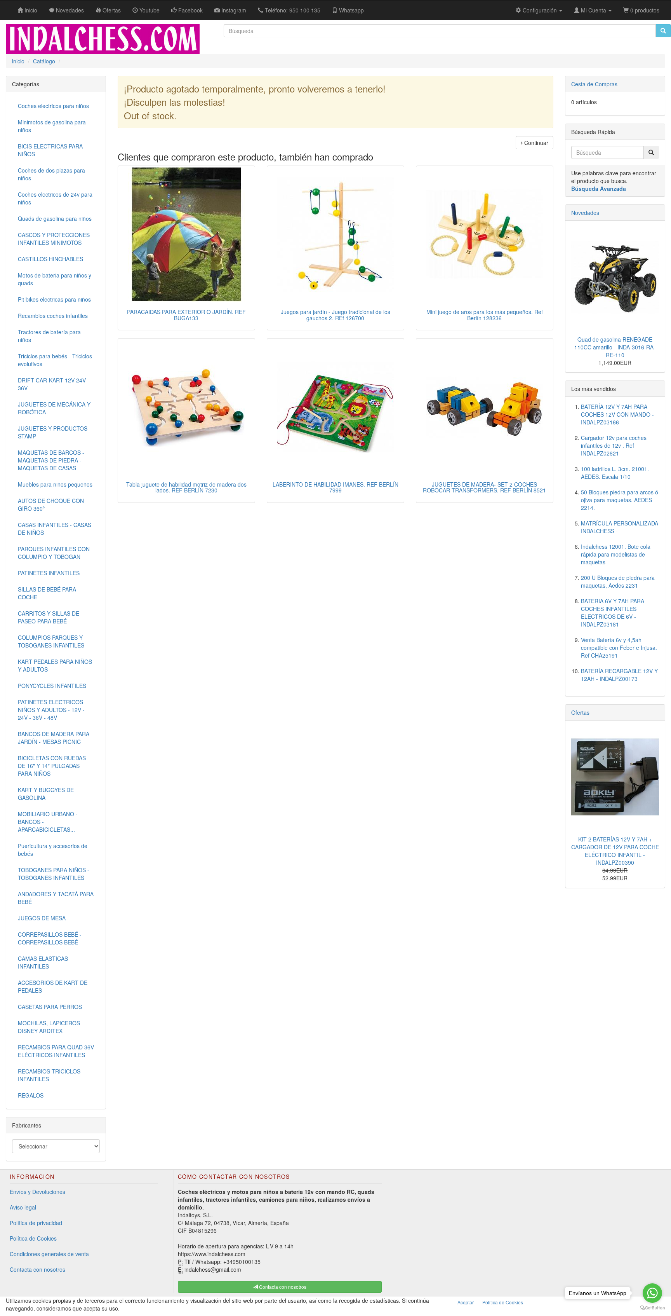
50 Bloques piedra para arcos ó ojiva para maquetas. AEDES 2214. (619, 499)
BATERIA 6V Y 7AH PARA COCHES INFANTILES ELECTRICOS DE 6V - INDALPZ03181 (612, 612)
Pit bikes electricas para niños (54, 299)
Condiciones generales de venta (49, 1254)
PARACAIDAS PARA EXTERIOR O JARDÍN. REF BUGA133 (186, 314)
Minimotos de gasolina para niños (52, 126)
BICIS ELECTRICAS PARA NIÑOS (50, 150)
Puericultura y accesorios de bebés (52, 849)
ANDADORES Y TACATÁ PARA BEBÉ (56, 898)
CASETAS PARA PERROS (50, 1007)
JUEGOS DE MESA (42, 918)
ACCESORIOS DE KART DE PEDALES (52, 986)
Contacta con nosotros (37, 1269)
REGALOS (30, 1095)
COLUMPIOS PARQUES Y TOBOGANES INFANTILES (51, 641)
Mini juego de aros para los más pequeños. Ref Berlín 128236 (484, 314)
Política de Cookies (33, 1238)
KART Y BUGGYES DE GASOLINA (46, 793)
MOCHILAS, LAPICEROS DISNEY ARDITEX (49, 1027)
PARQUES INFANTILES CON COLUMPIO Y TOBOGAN (54, 552)
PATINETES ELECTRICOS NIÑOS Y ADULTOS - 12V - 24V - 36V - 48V (51, 709)
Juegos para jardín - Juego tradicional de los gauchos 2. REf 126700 (335, 314)
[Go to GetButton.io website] (652, 1308)
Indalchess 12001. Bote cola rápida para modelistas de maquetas (615, 554)
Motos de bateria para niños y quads (54, 279)
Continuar (535, 143)
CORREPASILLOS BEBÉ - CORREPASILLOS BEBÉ (50, 938)
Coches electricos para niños (53, 106)
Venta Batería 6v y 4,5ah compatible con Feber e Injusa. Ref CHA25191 (619, 647)
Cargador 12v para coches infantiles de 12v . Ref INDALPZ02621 (614, 445)
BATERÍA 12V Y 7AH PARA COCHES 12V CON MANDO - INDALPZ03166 (617, 414)
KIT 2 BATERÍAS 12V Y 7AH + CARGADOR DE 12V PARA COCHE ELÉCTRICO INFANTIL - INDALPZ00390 (615, 850)
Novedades (585, 212)
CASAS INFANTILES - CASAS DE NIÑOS (54, 528)
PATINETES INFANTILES (49, 573)
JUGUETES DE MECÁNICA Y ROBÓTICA (54, 408)
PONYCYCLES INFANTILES (52, 685)
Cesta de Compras (594, 84)
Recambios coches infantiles (53, 315)
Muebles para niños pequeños (55, 484)
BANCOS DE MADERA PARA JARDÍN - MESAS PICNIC (53, 737)
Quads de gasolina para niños (55, 218)
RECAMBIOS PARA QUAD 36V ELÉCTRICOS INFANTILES (56, 1051)
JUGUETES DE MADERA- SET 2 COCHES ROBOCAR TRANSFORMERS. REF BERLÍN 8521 (484, 487)
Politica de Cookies (502, 1302)
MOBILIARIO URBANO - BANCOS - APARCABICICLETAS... (48, 821)
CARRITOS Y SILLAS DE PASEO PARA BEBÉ (48, 617)
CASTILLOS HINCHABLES (50, 259)
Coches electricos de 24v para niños (55, 198)
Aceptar (465, 1302)
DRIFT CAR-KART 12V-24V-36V (52, 384)
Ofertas (580, 712)
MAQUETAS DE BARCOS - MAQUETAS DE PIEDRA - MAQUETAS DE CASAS (51, 460)
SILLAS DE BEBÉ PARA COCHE (47, 593)
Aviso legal (23, 1207)
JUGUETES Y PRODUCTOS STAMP (52, 432)
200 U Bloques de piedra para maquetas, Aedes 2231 (618, 581)
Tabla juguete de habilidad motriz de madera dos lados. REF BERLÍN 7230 (186, 487)
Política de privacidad (36, 1223)
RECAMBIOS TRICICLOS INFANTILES (49, 1075)
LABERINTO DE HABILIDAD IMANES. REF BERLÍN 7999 (335, 487)
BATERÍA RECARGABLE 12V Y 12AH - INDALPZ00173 (619, 674)
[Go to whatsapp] (652, 1293)
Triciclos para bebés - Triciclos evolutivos (55, 360)
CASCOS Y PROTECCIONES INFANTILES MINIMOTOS (54, 238)
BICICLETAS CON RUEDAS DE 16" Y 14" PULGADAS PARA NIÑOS (52, 765)
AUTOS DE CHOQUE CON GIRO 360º (51, 504)
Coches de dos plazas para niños (51, 174)
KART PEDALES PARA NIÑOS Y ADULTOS (55, 665)
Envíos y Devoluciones (37, 1192)
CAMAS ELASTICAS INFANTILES (43, 962)
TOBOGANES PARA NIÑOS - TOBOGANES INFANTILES (53, 873)
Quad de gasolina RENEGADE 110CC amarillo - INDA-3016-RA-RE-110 (614, 347)
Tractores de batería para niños (49, 336)
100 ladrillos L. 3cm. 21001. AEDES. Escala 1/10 (615, 472)
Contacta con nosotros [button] (282, 1286)
